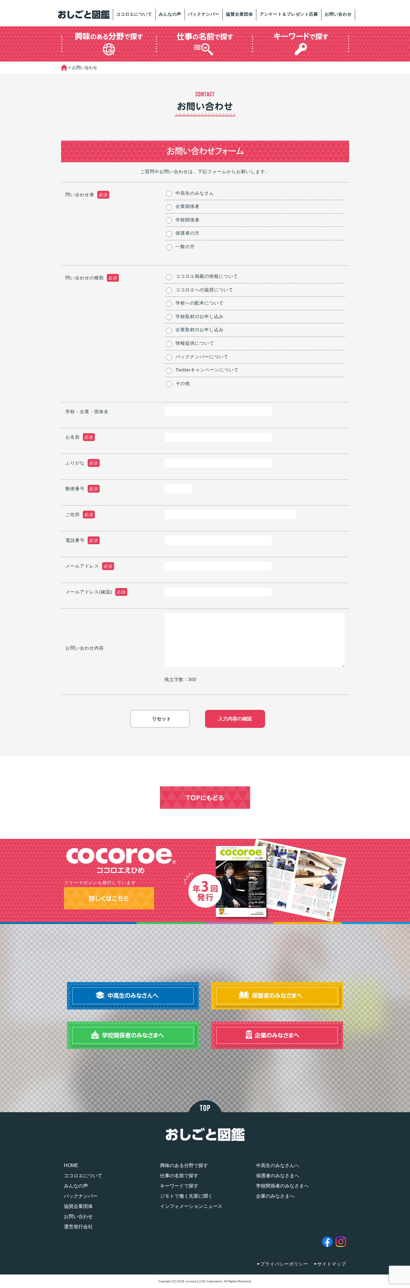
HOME (71, 1165)
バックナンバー (203, 14)
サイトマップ (331, 1263)
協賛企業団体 (239, 14)
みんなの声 (170, 14)
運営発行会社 (78, 1226)
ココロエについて (134, 14)
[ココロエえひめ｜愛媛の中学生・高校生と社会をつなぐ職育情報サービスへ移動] (64, 67)
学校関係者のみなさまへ (282, 1185)
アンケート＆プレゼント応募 (289, 14)
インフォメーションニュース (191, 1206)
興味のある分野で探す (184, 1165)
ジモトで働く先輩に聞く (186, 1196)
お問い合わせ (338, 14)
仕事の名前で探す (179, 1175)
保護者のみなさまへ (277, 1175)
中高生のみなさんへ (277, 1165)
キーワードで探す (179, 1185)
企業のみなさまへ (275, 1196)
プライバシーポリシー (284, 1263)
